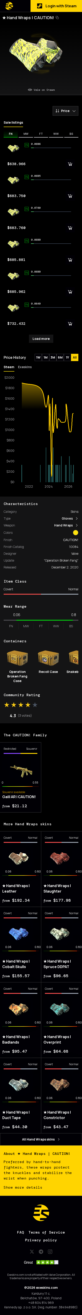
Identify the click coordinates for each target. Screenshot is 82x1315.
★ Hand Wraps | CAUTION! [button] (28, 17)
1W (38, 357)
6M (60, 357)
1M (46, 357)
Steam (9, 367)
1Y (67, 357)
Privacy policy (41, 1240)
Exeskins (25, 367)
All (75, 357)
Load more (41, 338)
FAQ (20, 1232)
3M (53, 357)
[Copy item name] (57, 17)
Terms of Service (46, 1232)
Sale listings (13, 122)
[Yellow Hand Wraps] (75, 532)
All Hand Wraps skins (38, 1139)
